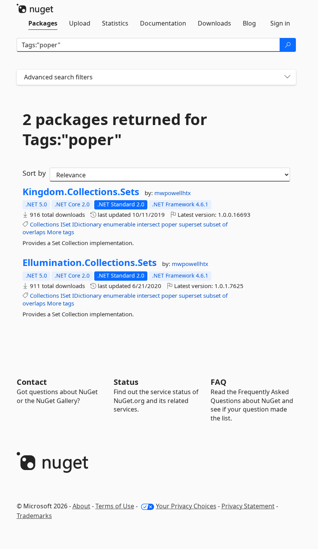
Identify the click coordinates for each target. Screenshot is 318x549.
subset (212, 224)
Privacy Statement (248, 506)
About (81, 506)
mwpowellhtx (172, 193)
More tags (60, 232)
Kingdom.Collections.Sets (80, 191)
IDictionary (87, 224)
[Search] (288, 45)
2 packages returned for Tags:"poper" (114, 129)
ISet (65, 224)
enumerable (119, 224)
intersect (148, 224)
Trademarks (34, 515)
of (225, 224)
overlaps (33, 232)
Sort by (34, 173)
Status (126, 382)
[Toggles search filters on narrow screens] (287, 77)
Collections (44, 224)
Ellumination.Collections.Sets (89, 262)
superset (190, 224)
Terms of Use (114, 506)
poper (169, 224)
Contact (32, 382)
